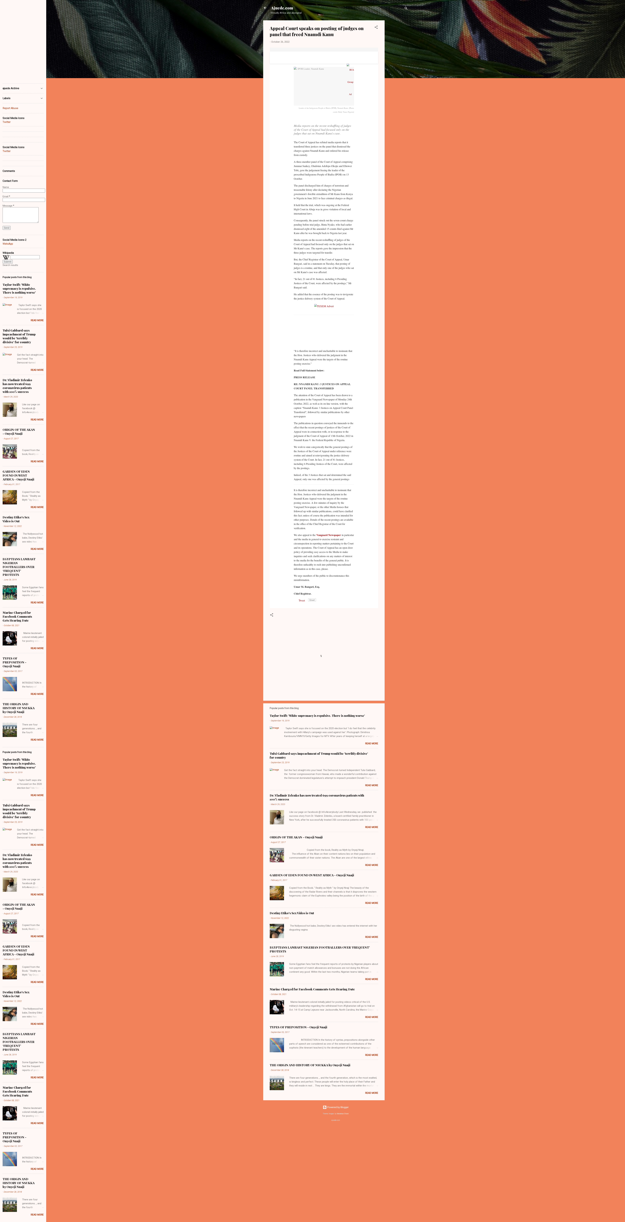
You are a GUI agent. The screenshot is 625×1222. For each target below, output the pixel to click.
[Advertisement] (397, 69)
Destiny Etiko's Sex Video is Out (292, 913)
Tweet (302, 600)
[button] (376, 27)
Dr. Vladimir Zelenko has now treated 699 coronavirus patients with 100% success (17, 386)
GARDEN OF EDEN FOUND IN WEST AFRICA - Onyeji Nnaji (312, 875)
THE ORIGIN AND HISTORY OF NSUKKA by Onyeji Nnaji (310, 1065)
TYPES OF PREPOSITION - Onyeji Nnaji (298, 1027)
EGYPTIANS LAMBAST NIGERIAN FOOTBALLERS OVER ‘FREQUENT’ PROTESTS (19, 567)
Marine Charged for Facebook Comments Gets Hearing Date (312, 989)
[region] (353, 332)
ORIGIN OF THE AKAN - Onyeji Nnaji (296, 837)
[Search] (406, 9)
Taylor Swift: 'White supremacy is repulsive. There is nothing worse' (317, 716)
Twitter (7, 122)
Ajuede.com (282, 7)
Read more (371, 743)
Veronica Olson (343, 1114)
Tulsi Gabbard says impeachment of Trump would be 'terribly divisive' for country (19, 336)
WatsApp (8, 243)
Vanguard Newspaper (328, 535)
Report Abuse (10, 108)
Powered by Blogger (338, 1107)
